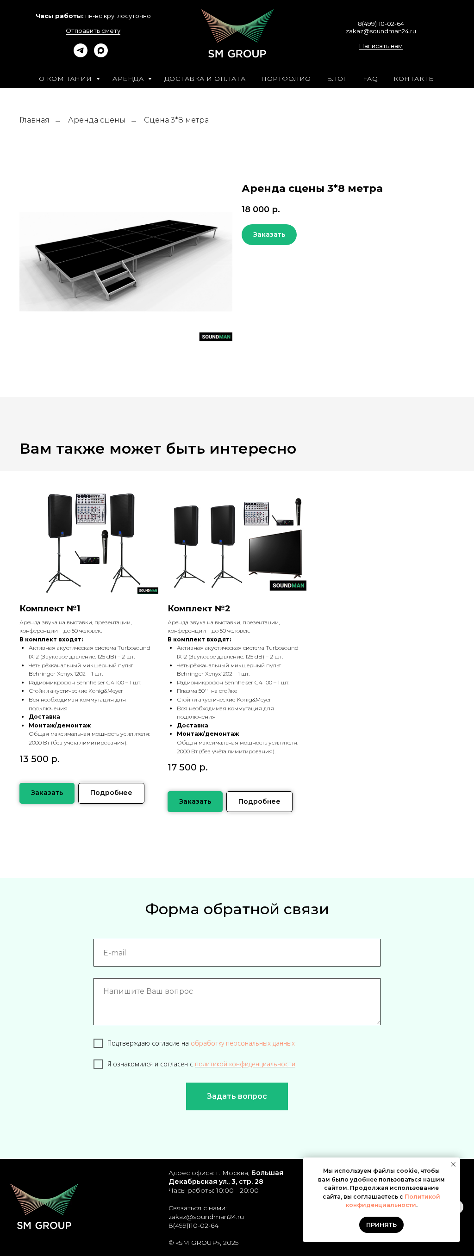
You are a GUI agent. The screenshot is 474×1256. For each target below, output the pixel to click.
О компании (66, 78)
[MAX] (101, 55)
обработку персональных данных (243, 1043)
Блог (337, 78)
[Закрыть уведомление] (453, 1164)
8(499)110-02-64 (381, 23)
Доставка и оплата (205, 78)
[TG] (80, 55)
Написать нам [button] (381, 45)
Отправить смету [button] (93, 30)
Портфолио (286, 78)
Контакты (414, 78)
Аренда (129, 78)
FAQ (370, 78)
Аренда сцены (96, 120)
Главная (34, 120)
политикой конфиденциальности (245, 1063)
